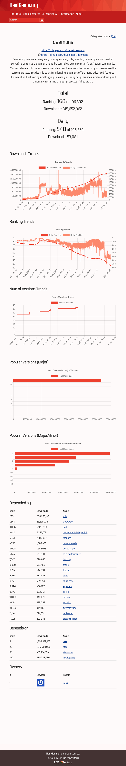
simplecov (68, 652)
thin (65, 516)
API (57, 14)
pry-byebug (69, 658)
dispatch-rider (70, 619)
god (65, 527)
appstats (67, 586)
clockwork (68, 522)
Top (12, 14)
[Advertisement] (63, 721)
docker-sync (69, 549)
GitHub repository (68, 758)
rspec (65, 647)
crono (66, 565)
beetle (66, 592)
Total (18, 14)
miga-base (68, 581)
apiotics (67, 602)
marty (66, 576)
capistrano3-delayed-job (75, 532)
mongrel (67, 538)
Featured (35, 14)
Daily (26, 14)
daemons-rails (70, 543)
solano (66, 597)
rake (65, 641)
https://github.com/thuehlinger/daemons (64, 55)
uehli (65, 683)
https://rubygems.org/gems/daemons (63, 50)
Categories (48, 14)
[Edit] (113, 36)
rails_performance (72, 554)
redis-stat (68, 613)
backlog (67, 559)
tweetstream (69, 608)
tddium (66, 570)
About (78, 14)
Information (67, 14)
